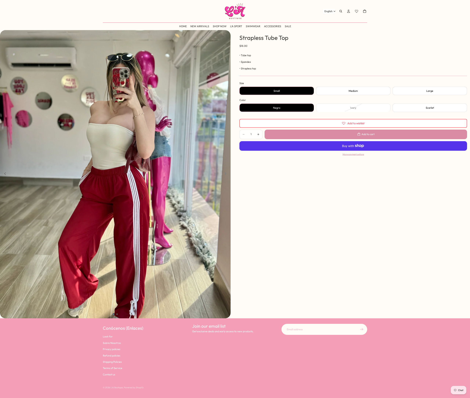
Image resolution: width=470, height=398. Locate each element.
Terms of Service (112, 368)
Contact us (109, 374)
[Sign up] (362, 329)
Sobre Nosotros (112, 343)
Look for (108, 336)
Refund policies (111, 355)
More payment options (353, 154)
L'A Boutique (117, 387)
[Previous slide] (4, 174)
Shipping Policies (112, 361)
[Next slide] (227, 174)
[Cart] (365, 11)
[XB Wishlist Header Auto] (356, 11)
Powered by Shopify (134, 387)
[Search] (341, 11)
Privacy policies (111, 349)
